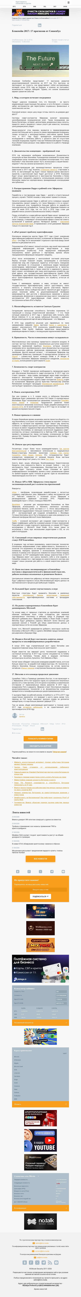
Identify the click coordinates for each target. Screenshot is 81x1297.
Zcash (47, 361)
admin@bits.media (42, 1243)
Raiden (36, 325)
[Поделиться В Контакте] (44, 25)
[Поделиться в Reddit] (49, 25)
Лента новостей (21, 812)
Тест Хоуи (50, 459)
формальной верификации (53, 384)
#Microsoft (44, 724)
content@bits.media (42, 1251)
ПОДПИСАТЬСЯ (39, 896)
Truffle (14, 521)
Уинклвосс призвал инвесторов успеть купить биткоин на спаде (40, 777)
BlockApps (47, 346)
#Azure (32, 726)
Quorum (15, 357)
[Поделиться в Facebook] (25, 25)
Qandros (22, 716)
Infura (14, 492)
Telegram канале (59, 752)
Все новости (40, 859)
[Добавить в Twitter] (30, 25)
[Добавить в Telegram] (34, 25)
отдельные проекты (49, 170)
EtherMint (65, 401)
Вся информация (20, 1208)
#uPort (57, 724)
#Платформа (16, 726)
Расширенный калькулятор (23, 1022)
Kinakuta (60, 380)
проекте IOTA (17, 407)
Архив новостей (40, 1289)
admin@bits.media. (40, 1280)
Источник (17, 733)
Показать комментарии (40, 739)
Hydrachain (34, 403)
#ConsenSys (25, 724)
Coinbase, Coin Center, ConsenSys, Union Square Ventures (40, 454)
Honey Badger (18, 403)
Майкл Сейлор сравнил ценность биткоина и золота (34, 780)
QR (57, 1285)
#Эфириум (35, 724)
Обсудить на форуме (40, 746)
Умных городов (28, 668)
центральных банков (33, 595)
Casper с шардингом (58, 325)
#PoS (63, 724)
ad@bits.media (42, 1257)
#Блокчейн (16, 724)
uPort (14, 241)
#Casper (25, 726)
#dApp (51, 724)
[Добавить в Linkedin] (39, 25)
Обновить (17, 1104)
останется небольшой (32, 707)
